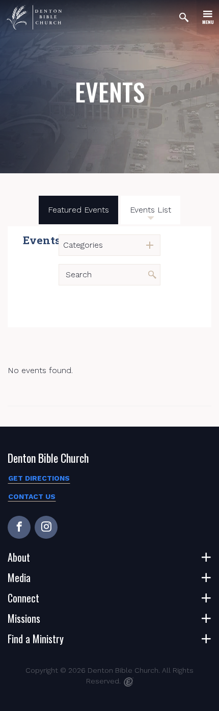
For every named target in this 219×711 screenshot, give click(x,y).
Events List (150, 210)
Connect (23, 598)
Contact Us (32, 496)
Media (19, 577)
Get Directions (39, 478)
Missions (24, 618)
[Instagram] (46, 527)
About (19, 557)
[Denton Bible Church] (34, 17)
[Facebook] (19, 527)
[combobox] (109, 245)
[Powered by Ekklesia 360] (128, 682)
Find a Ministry (36, 639)
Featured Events (78, 210)
